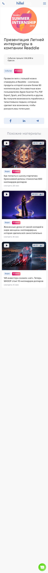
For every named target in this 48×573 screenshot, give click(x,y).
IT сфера (18, 71)
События (8, 71)
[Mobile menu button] (44, 3)
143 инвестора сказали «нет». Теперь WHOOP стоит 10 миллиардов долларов (24, 265)
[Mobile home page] (24, 3)
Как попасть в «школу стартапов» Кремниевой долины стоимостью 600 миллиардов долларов (24, 164)
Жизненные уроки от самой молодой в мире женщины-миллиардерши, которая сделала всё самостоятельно (24, 215)
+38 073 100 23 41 (3, 3)
